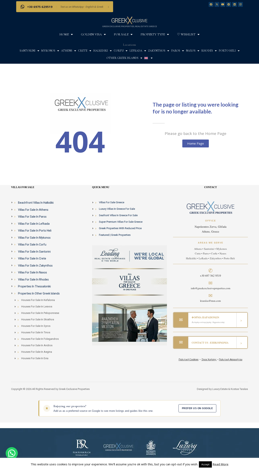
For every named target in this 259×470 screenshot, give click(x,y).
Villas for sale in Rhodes (33, 279)
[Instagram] (240, 4)
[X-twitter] (216, 4)
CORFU (119, 50)
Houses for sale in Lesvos (36, 306)
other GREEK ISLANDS (122, 58)
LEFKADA (136, 50)
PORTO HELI (227, 50)
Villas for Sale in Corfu (32, 244)
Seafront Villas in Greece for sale (118, 215)
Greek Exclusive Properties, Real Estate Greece (129, 26)
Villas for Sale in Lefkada (34, 223)
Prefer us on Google (197, 408)
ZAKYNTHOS (156, 50)
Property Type (153, 34)
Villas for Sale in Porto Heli (34, 230)
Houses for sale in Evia (34, 358)
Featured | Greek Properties (115, 234)
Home (64, 34)
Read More (220, 464)
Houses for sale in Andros (36, 345)
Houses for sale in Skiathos (37, 319)
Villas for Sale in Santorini (34, 251)
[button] (12, 453)
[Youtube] (222, 4)
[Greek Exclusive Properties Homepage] (129, 20)
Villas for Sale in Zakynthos (35, 265)
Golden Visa (91, 34)
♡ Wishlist (186, 34)
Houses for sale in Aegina (36, 351)
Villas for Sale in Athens (33, 209)
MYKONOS (48, 50)
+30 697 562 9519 (210, 275)
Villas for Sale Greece (111, 202)
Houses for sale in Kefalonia (38, 300)
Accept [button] (205, 464)
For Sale (121, 34)
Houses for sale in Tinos (35, 332)
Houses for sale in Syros (35, 325)
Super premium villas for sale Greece (120, 221)
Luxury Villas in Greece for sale (117, 208)
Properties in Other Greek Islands (39, 293)
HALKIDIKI (100, 50)
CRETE (82, 50)
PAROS (175, 50)
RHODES (207, 50)
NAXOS (190, 50)
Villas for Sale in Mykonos (34, 237)
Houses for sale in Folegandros (40, 338)
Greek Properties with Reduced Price (120, 228)
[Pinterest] (228, 4)
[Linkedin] (234, 4)
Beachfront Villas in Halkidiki (36, 202)
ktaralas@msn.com (210, 301)
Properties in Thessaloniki (34, 286)
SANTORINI (27, 50)
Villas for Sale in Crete (32, 258)
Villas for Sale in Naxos (32, 272)
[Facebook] (211, 4)
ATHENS (66, 50)
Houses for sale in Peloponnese (40, 312)
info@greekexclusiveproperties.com (210, 288)
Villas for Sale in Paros (32, 216)
